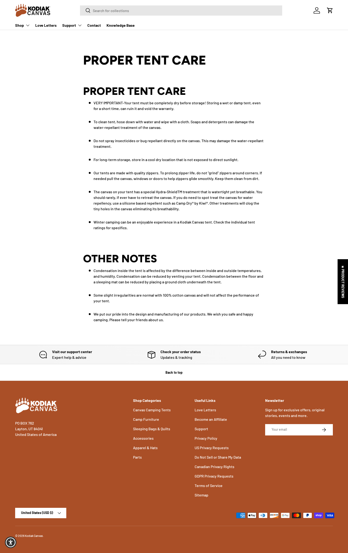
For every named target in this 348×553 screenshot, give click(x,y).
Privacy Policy (206, 438)
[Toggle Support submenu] (80, 25)
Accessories (143, 438)
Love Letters (46, 25)
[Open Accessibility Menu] (11, 542)
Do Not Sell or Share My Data (218, 457)
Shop (19, 25)
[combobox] (181, 10)
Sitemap (201, 495)
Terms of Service (209, 485)
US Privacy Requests (212, 447)
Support (69, 25)
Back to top (174, 372)
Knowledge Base (121, 25)
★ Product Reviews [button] (343, 281)
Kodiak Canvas (34, 535)
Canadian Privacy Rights (214, 466)
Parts (137, 457)
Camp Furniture (146, 419)
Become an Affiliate (211, 419)
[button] (330, 10)
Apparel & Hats (145, 447)
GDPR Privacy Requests (214, 476)
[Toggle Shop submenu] (28, 25)
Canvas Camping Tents (152, 410)
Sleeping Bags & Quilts (151, 428)
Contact (94, 25)
